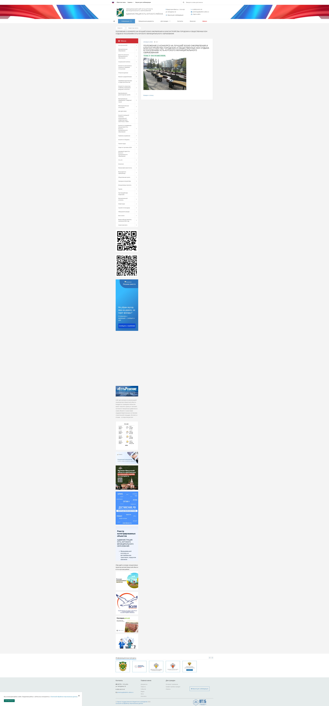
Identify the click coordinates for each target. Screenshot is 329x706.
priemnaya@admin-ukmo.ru (125, 692)
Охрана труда (122, 143)
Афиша (204, 21)
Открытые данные (123, 72)
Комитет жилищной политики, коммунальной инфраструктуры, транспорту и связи (123, 118)
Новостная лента (133, 28)
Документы (144, 684)
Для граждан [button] (165, 21)
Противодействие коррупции (123, 193)
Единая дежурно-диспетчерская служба (124, 94)
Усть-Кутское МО (122, 45)
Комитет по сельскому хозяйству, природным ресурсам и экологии (124, 87)
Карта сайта (196, 14)
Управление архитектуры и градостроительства (125, 81)
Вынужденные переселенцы (122, 172)
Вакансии (193, 21)
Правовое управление (124, 136)
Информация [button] (125, 21)
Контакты (180, 21)
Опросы (168, 689)
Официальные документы (146, 21)
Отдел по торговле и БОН (125, 147)
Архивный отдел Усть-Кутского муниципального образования (124, 154)
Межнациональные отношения (123, 106)
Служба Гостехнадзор (124, 208)
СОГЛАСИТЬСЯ (9, 700)
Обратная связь (121, 2)
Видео (142, 691)
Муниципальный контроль (122, 199)
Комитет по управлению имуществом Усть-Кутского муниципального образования (124, 129)
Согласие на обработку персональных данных (129, 703)
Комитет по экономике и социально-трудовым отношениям (125, 67)
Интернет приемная (172, 684)
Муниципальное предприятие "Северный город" (124, 100)
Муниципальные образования (122, 50)
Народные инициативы (124, 181)
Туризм (120, 189)
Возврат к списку (148, 95)
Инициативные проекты (124, 185)
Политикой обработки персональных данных (64, 696)
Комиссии (121, 164)
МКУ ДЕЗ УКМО (122, 111)
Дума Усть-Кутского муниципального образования (123, 56)
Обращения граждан (124, 211)
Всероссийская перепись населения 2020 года (125, 220)
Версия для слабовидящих (143, 2)
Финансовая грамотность (125, 168)
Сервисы (129, 2)
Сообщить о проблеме (127, 326)
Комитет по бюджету (124, 139)
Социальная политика (124, 62)
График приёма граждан (173, 686)
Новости (119, 28)
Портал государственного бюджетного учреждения (132, 701)
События (143, 689)
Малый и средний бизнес (125, 76)
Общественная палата (124, 177)
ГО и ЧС (120, 160)
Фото (142, 694)
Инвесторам (121, 204)
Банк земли (121, 215)
